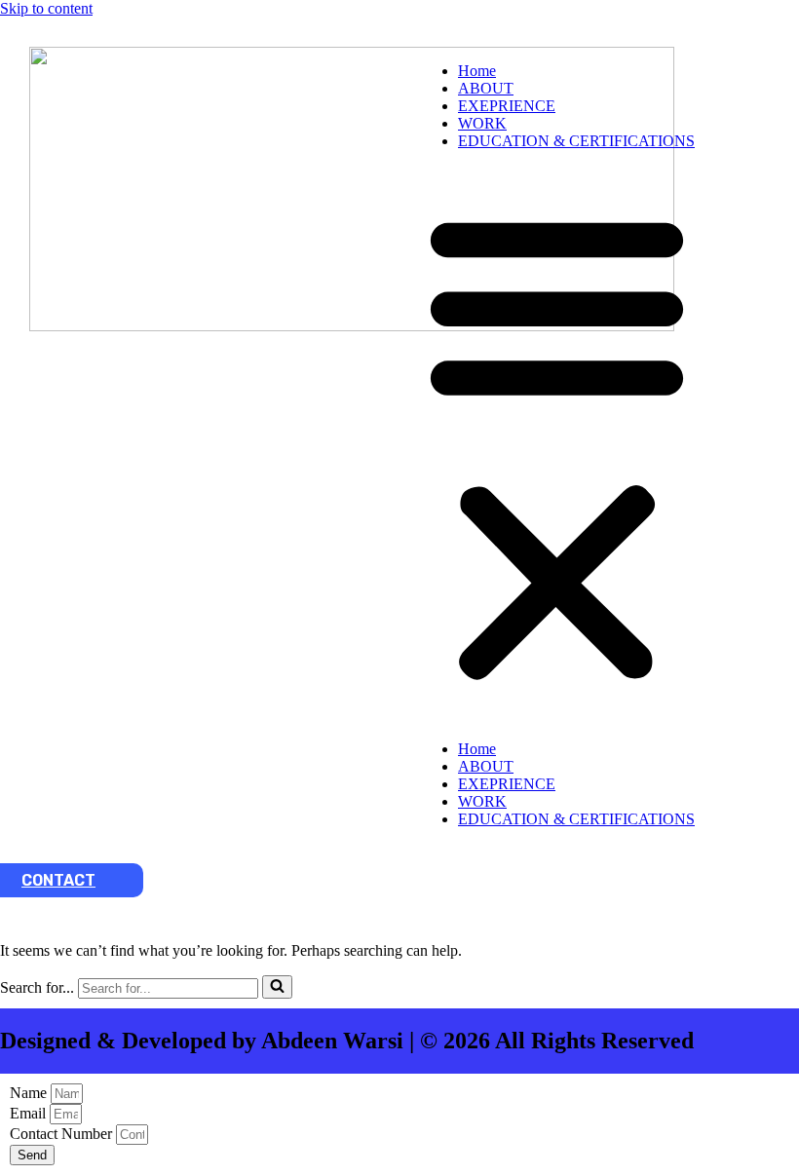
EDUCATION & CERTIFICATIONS (576, 141)
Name (30, 1092)
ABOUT (486, 88)
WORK (482, 123)
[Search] (277, 987)
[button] (557, 445)
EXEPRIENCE (506, 105)
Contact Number (63, 1133)
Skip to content (46, 8)
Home (477, 70)
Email (30, 1113)
